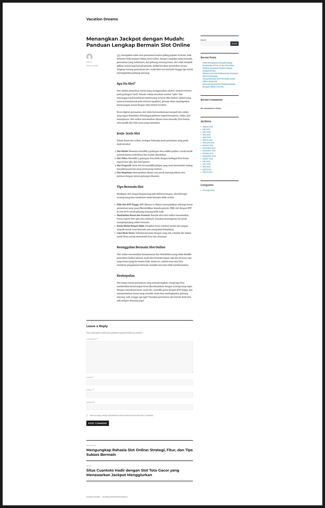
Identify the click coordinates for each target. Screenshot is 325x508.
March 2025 (207, 172)
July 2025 (206, 161)
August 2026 (208, 127)
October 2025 (208, 153)
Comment (92, 339)
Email (90, 390)
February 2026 (208, 143)
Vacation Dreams (102, 19)
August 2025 (208, 159)
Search (203, 40)
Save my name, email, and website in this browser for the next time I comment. (121, 415)
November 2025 (209, 151)
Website (90, 402)
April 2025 (207, 169)
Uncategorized (208, 190)
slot (119, 55)
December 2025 (209, 148)
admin (89, 62)
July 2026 (206, 129)
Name (90, 377)
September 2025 (209, 156)
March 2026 (208, 140)
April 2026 (207, 137)
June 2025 (207, 164)
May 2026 (207, 135)
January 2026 (208, 145)
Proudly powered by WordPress (115, 497)
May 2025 (206, 167)
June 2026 (207, 132)
